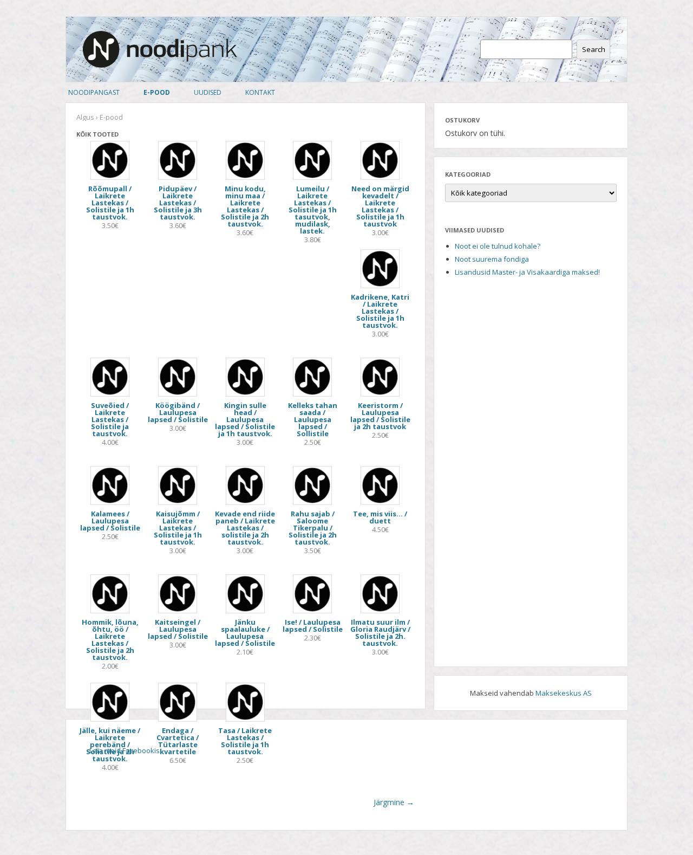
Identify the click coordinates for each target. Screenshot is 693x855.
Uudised (207, 92)
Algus (85, 117)
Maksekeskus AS (563, 693)
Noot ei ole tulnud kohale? (497, 246)
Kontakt (260, 92)
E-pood (156, 92)
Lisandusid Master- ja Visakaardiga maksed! (527, 272)
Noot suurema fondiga (492, 259)
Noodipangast (94, 92)
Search (593, 49)
